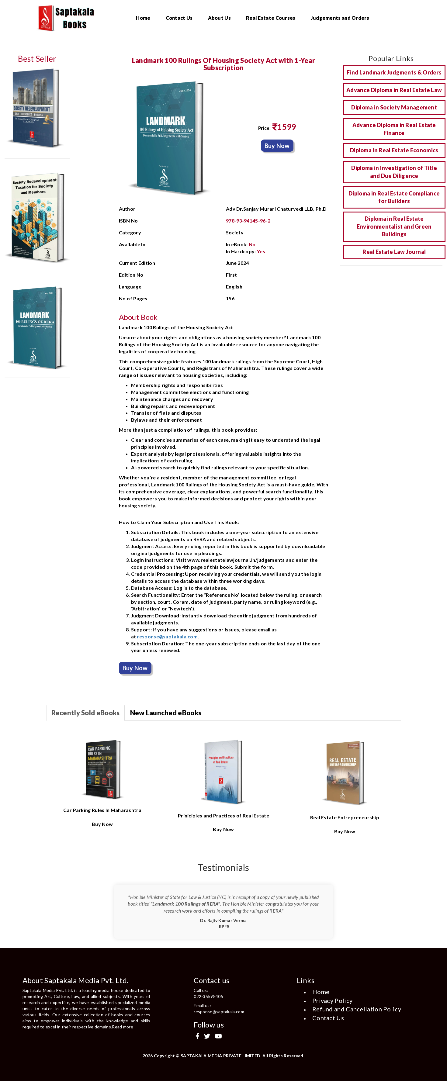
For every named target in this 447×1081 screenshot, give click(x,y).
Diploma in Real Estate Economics (394, 150)
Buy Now (277, 145)
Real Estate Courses (271, 18)
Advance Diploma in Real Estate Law (394, 90)
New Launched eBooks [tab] (166, 713)
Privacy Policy (332, 1000)
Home (143, 18)
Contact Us (179, 18)
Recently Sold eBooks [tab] (85, 713)
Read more (122, 1026)
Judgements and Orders (340, 18)
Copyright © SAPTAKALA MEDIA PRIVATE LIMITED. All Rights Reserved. (229, 1055)
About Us (219, 18)
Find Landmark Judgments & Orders (394, 72)
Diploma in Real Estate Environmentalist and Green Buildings (394, 226)
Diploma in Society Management (394, 107)
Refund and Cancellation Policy (356, 1009)
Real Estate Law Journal (394, 251)
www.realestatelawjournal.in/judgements (236, 560)
